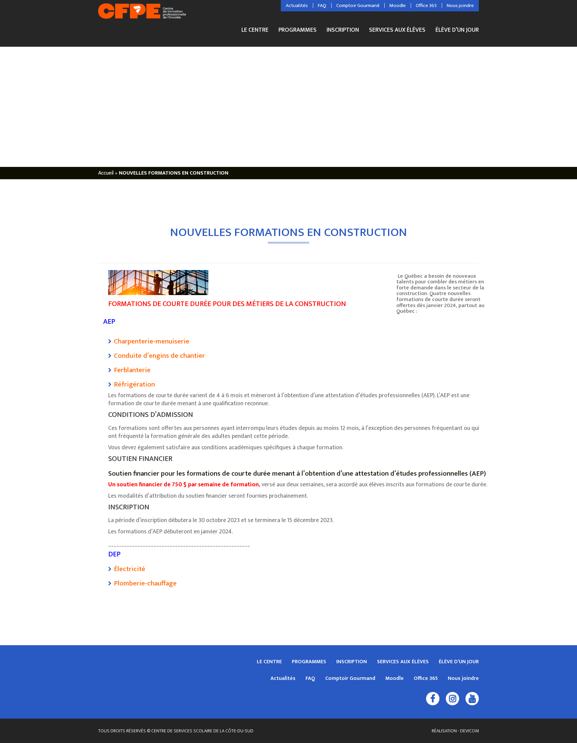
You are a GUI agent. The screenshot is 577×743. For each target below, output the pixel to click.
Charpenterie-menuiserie (151, 341)
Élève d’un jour (457, 30)
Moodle (397, 5)
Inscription (343, 31)
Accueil (106, 173)
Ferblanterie (132, 370)
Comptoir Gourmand (357, 5)
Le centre (254, 31)
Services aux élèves (397, 31)
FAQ (322, 5)
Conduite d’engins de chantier (159, 355)
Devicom (469, 731)
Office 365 (426, 5)
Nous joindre (460, 5)
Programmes (297, 31)
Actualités (297, 5)
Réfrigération (134, 384)
